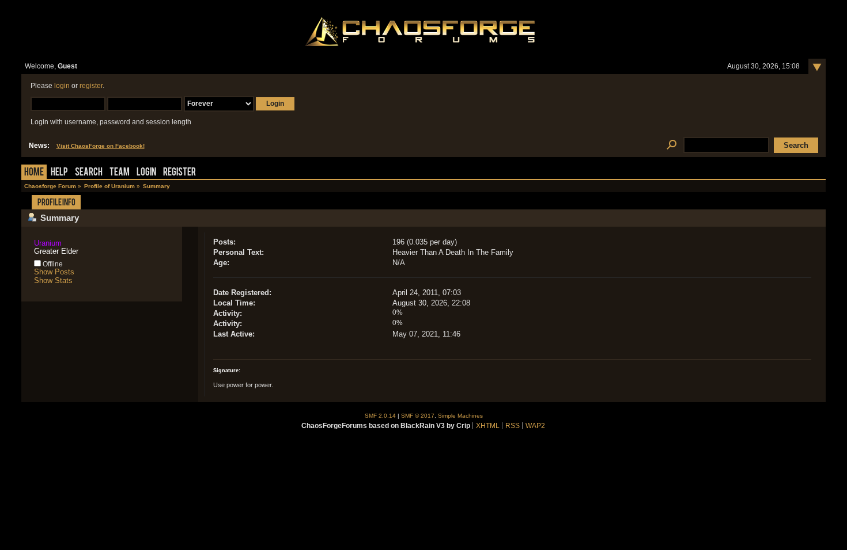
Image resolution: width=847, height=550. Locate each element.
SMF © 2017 (417, 415)
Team (119, 173)
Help (59, 173)
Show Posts (54, 272)
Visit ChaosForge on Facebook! (100, 146)
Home (34, 173)
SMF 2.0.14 (380, 415)
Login (146, 173)
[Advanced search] (672, 145)
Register (179, 173)
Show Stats (53, 280)
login (62, 85)
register (91, 85)
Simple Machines (460, 415)
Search (89, 173)
